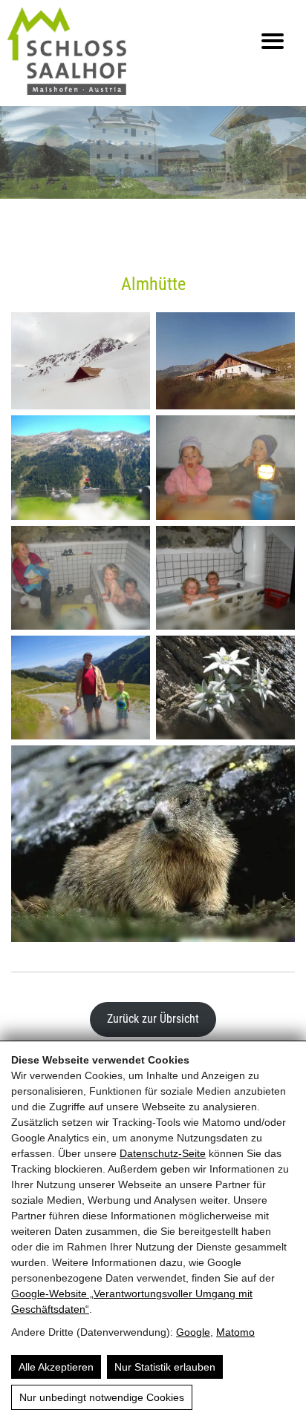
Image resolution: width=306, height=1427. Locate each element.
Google (193, 1332)
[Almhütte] (80, 361)
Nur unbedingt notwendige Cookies (101, 1397)
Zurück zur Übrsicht (153, 1019)
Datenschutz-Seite (163, 1153)
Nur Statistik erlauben (164, 1367)
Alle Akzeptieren (56, 1367)
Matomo (235, 1332)
